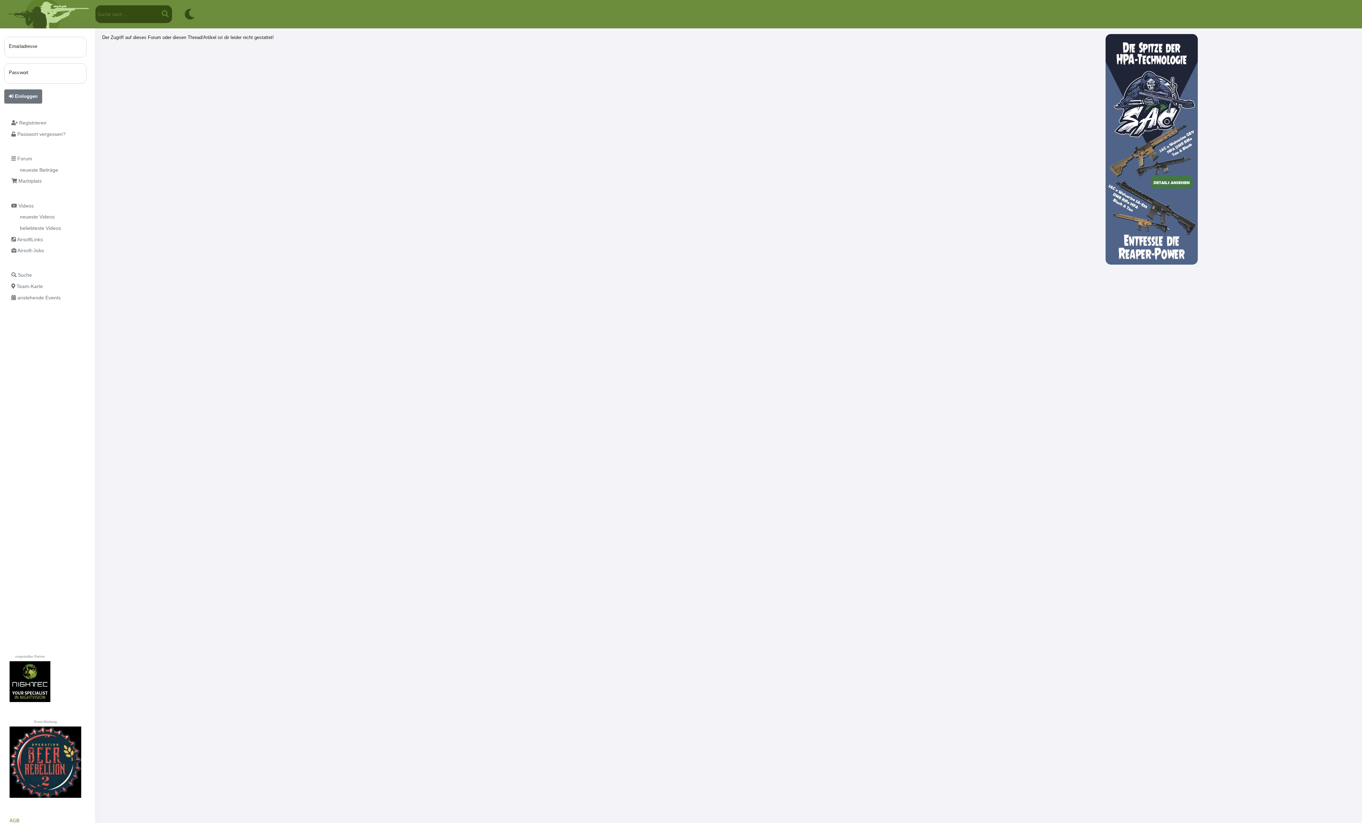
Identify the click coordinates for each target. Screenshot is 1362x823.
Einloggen (25, 96)
